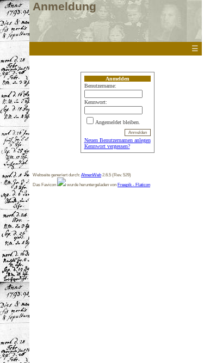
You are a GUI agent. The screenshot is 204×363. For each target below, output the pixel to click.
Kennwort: (95, 102)
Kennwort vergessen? (107, 146)
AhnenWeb (91, 174)
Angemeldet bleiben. (117, 122)
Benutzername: (100, 86)
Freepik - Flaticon (134, 184)
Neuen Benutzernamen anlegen (117, 140)
